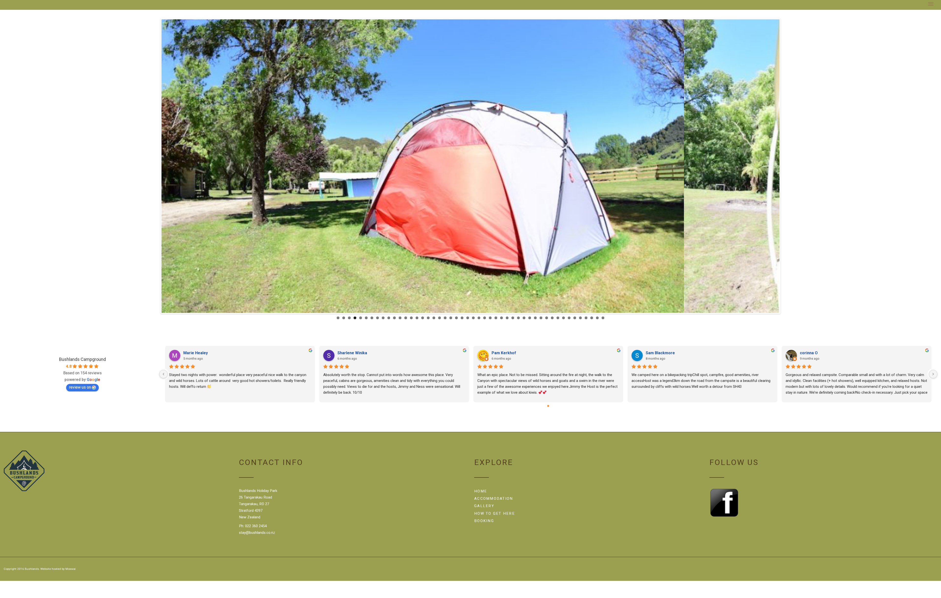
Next (787, 166)
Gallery (484, 506)
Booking (484, 521)
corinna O (809, 353)
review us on (80, 387)
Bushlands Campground (82, 359)
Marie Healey (195, 353)
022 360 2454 (256, 526)
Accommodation (493, 498)
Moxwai (70, 569)
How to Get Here (494, 513)
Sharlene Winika (352, 353)
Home (480, 491)
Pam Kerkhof (504, 353)
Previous (154, 166)
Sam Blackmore (660, 353)
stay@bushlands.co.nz (257, 532)
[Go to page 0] (548, 406)
